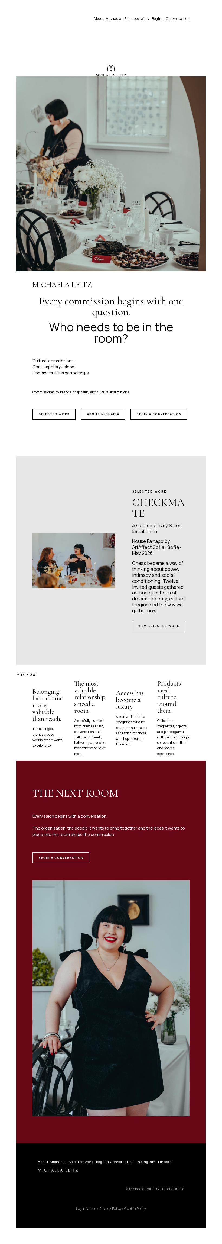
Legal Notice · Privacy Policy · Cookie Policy (111, 1208)
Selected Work (136, 18)
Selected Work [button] (54, 414)
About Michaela (108, 18)
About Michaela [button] (103, 414)
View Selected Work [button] (158, 626)
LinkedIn (165, 1161)
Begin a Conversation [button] (159, 414)
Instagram (146, 1161)
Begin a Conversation (171, 18)
